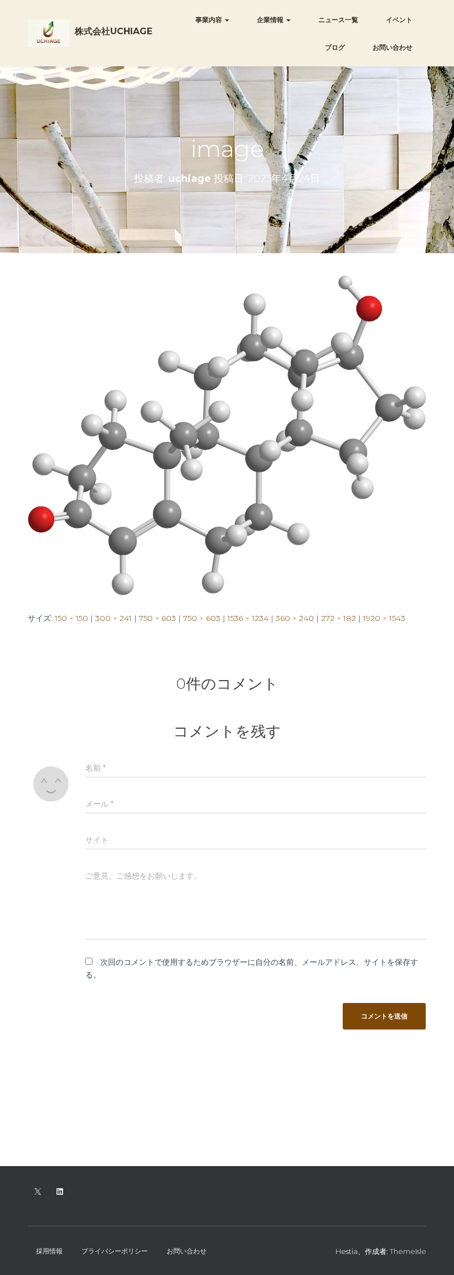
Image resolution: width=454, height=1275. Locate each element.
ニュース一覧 (338, 19)
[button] (226, 19)
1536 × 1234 (248, 618)
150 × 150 (71, 618)
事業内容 (209, 19)
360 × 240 (295, 618)
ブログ (335, 47)
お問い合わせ (392, 47)
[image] (227, 435)
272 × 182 (338, 618)
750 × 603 (157, 618)
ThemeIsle (408, 1251)
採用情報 (49, 1251)
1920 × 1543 (384, 618)
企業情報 (271, 19)
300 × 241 (113, 618)
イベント (399, 19)
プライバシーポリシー (114, 1251)
